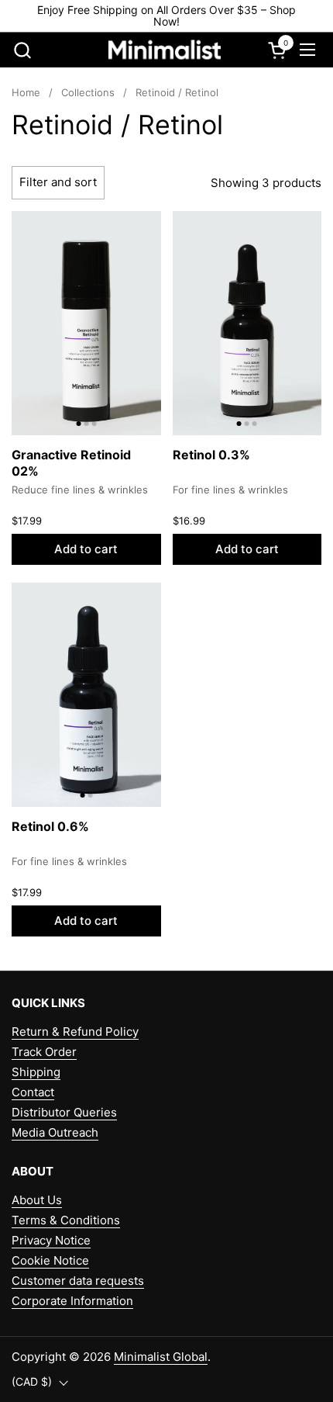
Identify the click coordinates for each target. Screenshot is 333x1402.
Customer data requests (78, 1280)
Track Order (44, 1051)
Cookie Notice (50, 1260)
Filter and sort (58, 182)
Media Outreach (55, 1132)
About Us (37, 1200)
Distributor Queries (64, 1112)
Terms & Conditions (66, 1220)
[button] (22, 50)
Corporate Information (72, 1300)
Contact (33, 1092)
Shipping (36, 1071)
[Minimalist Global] (164, 50)
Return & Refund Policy (75, 1031)
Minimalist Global (161, 1356)
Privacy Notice (51, 1240)
